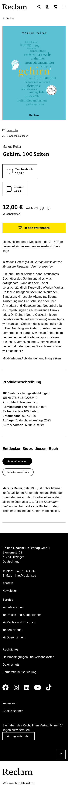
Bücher (9, 18)
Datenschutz (10, 664)
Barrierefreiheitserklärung (19, 672)
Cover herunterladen (17, 136)
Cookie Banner (12, 710)
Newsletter (9, 590)
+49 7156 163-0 (25, 571)
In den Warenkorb (37, 227)
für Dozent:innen (13, 637)
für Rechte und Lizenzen (18, 622)
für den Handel (12, 629)
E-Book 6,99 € (18, 188)
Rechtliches (10, 649)
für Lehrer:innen (13, 607)
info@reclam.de (25, 575)
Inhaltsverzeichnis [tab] (18, 472)
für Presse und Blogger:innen (22, 614)
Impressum (9, 703)
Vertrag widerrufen (18, 736)
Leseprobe (12, 130)
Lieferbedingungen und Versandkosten (28, 657)
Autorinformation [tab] (17, 461)
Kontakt (7, 583)
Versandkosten (11, 213)
